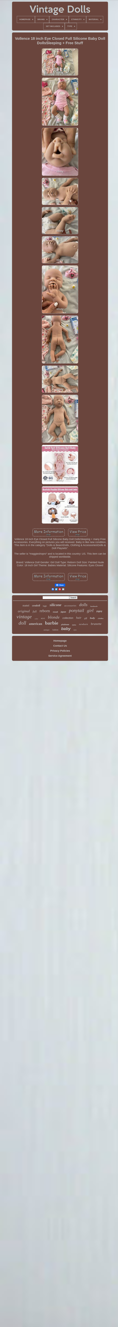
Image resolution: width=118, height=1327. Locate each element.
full (35, 611)
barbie (51, 623)
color (36, 619)
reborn (45, 611)
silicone (55, 605)
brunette (96, 624)
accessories (70, 605)
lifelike (74, 625)
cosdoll (36, 605)
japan (63, 612)
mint (43, 619)
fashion (55, 630)
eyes (75, 630)
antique (47, 630)
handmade (94, 606)
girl (90, 610)
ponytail (76, 610)
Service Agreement (60, 655)
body (92, 618)
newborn (83, 624)
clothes (100, 618)
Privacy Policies (60, 650)
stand (55, 612)
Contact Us (60, 645)
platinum (65, 624)
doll (22, 623)
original (24, 611)
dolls (83, 604)
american (35, 624)
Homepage (60, 640)
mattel (26, 605)
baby (66, 628)
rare (99, 611)
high (45, 606)
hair (78, 617)
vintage (24, 616)
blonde (54, 617)
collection (67, 618)
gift (85, 618)
